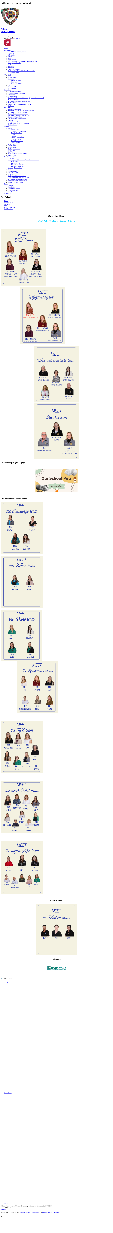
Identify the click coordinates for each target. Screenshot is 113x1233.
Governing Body (16, 80)
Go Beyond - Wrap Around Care (17, 176)
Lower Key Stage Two (17, 164)
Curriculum (7, 90)
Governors (11, 79)
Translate (17, 38)
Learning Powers (12, 96)
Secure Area (14, 82)
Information (7, 50)
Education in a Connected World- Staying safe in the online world (26, 98)
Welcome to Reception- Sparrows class (18, 115)
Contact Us (7, 193)
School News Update (14, 188)
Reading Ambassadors (14, 149)
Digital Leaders (12, 147)
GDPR (10, 64)
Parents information (9, 157)
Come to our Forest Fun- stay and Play (18, 177)
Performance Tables (13, 72)
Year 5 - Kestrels (16, 139)
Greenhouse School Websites (50, 1212)
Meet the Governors (16, 83)
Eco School (11, 106)
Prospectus (11, 53)
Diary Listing (11, 187)
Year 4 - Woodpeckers (17, 137)
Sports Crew (11, 150)
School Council (12, 145)
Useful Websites (12, 155)
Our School (7, 74)
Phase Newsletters (13, 190)
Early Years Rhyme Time (15, 117)
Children (6, 126)
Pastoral (10, 169)
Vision (9, 75)
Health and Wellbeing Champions (17, 153)
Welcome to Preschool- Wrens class (18, 114)
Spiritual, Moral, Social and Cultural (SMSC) (20, 104)
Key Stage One (15, 163)
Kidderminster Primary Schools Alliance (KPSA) (21, 71)
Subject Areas (11, 94)
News (6, 184)
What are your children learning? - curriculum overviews (23, 160)
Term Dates (11, 158)
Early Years (7, 107)
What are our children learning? (16, 93)
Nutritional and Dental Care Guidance (18, 123)
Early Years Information (14, 109)
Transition (10, 120)
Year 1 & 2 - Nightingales (18, 131)
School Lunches (12, 171)
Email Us (3, 1209)
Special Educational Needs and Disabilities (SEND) (22, 61)
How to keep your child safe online (17, 179)
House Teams (11, 144)
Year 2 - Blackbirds (16, 133)
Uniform (10, 174)
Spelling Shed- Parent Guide (16, 182)
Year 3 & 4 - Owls (16, 136)
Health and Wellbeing (14, 99)
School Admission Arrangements (17, 52)
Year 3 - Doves (15, 134)
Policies (10, 56)
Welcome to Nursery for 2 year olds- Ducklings (21, 110)
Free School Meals (13, 172)
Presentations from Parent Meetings (17, 180)
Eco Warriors (11, 152)
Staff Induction (12, 88)
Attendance (11, 66)
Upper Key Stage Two (17, 166)
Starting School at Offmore (15, 122)
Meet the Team (12, 77)
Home (6, 48)
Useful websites (12, 125)
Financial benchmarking (14, 69)
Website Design (35, 1212)
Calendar (10, 185)
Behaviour (11, 67)
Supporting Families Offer (15, 168)
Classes (10, 128)
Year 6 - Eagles (15, 142)
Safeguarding (11, 55)
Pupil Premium (12, 59)
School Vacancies (13, 192)
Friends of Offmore (13, 87)
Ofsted (9, 58)
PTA (9, 85)
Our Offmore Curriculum (15, 91)
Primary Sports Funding (14, 63)
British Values (12, 102)
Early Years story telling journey (17, 118)
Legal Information (25, 1212)
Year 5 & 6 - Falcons (17, 141)
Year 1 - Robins (15, 129)
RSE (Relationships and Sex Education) (19, 101)
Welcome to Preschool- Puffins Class (18, 112)
